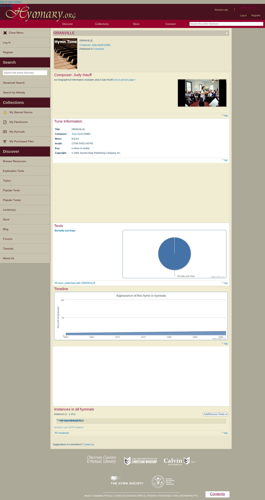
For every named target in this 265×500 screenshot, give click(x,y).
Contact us (88, 444)
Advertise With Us (136, 495)
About (87, 495)
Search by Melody (14, 92)
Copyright (97, 495)
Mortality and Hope (65, 230)
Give (175, 495)
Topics (7, 180)
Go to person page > (125, 79)
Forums (7, 238)
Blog (5, 229)
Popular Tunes (12, 200)
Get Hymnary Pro (189, 495)
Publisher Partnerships (159, 495)
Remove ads (221, 10)
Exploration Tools (13, 171)
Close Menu (16, 32)
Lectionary (9, 209)
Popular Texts (11, 190)
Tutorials (8, 248)
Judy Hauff (77, 134)
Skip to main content (10, 2)
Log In (7, 42)
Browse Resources (14, 161)
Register (255, 15)
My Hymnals (17, 131)
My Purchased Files (22, 141)
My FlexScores (19, 122)
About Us (8, 258)
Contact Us (120, 495)
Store (136, 23)
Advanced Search (14, 82)
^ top (225, 115)
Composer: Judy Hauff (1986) (95, 45)
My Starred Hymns (21, 112)
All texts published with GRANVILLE (75, 283)
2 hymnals (98, 49)
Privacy (108, 495)
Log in (243, 15)
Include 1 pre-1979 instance (69, 427)
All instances (62, 432)
